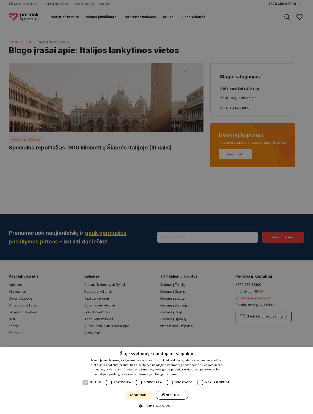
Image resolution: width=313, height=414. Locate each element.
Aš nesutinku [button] (172, 395)
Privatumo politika (206, 374)
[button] (156, 405)
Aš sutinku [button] (138, 395)
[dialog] (156, 380)
